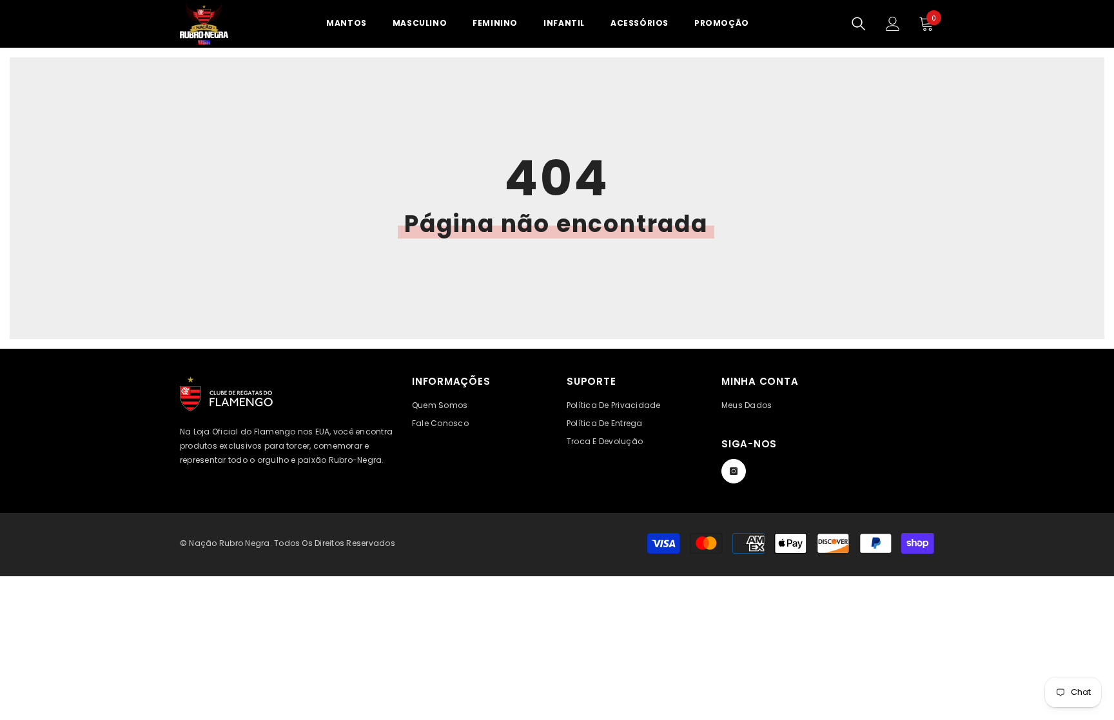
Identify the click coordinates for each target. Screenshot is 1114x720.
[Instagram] (733, 471)
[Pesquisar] (858, 23)
